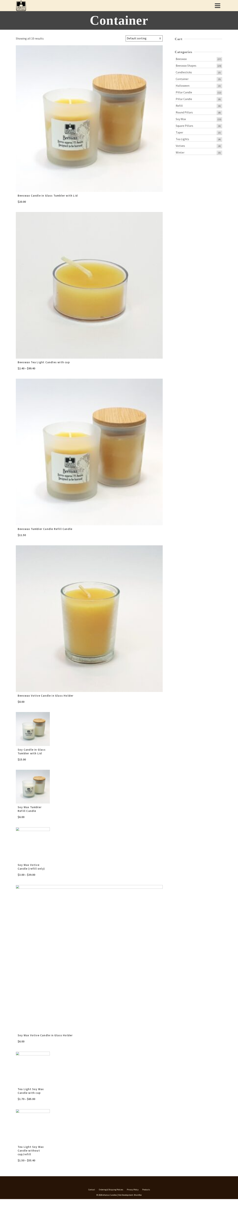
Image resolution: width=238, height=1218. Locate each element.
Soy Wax (181, 119)
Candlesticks (184, 72)
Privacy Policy (133, 1189)
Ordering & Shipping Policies (111, 1189)
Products (146, 1189)
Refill (179, 105)
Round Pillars (184, 112)
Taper (179, 132)
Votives (180, 146)
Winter (180, 152)
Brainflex (138, 1195)
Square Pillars (184, 126)
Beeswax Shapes (186, 65)
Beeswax (181, 59)
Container (182, 79)
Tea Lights (182, 139)
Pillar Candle (184, 92)
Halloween (182, 85)
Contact (91, 1189)
